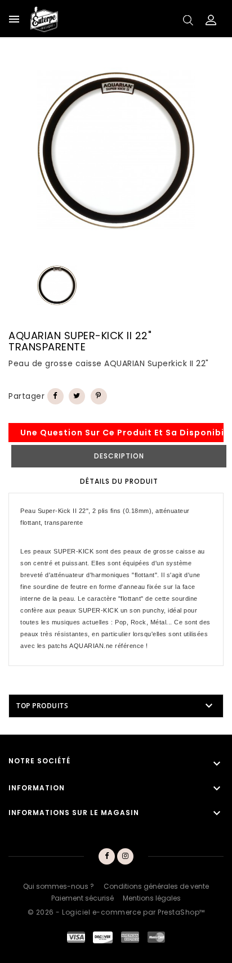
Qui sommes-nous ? (58, 886)
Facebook (106, 856)
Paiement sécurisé (82, 898)
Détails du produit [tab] (119, 481)
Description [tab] (119, 456)
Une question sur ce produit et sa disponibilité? (122, 432)
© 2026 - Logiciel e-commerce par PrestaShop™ (116, 912)
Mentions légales (152, 898)
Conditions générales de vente (156, 886)
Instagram (125, 856)
